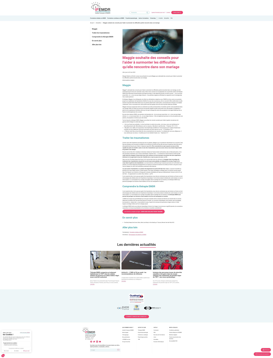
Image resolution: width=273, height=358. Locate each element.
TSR (139, 339)
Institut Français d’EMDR (128, 330)
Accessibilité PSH (173, 341)
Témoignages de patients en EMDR (137, 234)
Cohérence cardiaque (143, 334)
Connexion (156, 330)
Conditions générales (174, 330)
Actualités (166, 18)
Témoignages (125, 334)
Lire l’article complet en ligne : (143, 211)
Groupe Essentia (126, 341)
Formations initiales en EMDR (98, 18)
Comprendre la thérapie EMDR (102, 37)
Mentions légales (173, 334)
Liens (155, 337)
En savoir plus (97, 41)
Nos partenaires (126, 337)
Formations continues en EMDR (115, 18)
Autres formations (144, 18)
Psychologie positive (143, 337)
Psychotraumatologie (131, 18)
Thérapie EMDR (141, 330)
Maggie (94, 29)
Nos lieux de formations (159, 334)
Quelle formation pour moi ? (158, 12)
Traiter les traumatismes (101, 33)
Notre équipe (125, 332)
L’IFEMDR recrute (126, 339)
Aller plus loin (97, 44)
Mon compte (177, 12)
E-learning (153, 18)
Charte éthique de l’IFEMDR (175, 332)
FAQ (171, 18)
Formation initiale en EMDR (136, 232)
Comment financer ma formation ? (136, 316)
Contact (168, 12)
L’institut (160, 18)
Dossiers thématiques (159, 341)
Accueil (92, 23)
